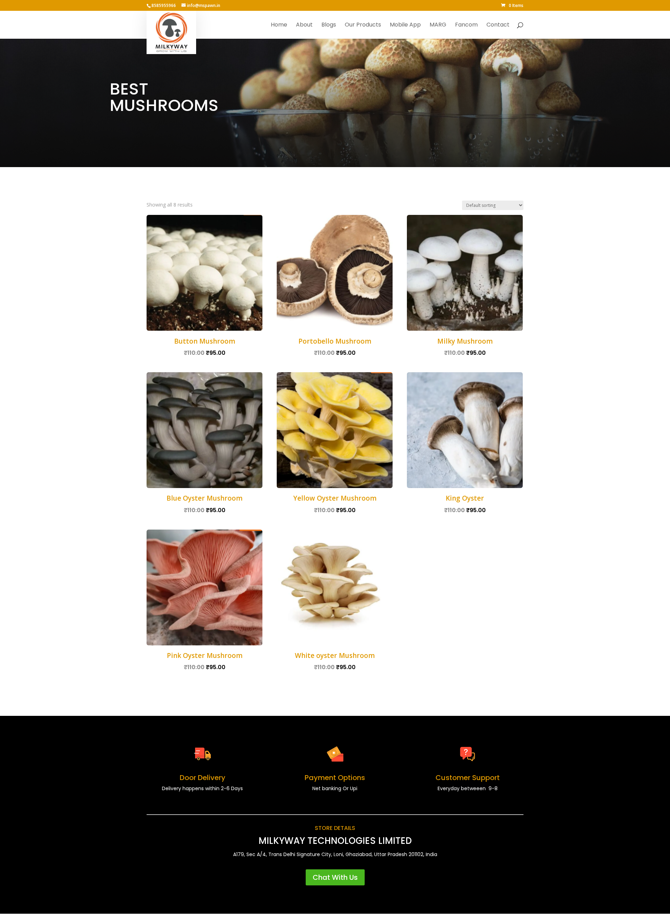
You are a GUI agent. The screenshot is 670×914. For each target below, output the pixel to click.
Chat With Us (335, 877)
